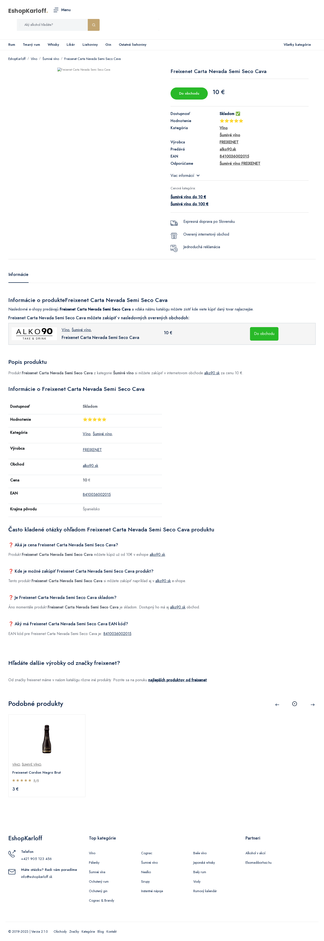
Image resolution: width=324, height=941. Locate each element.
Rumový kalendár (205, 891)
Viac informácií (182, 175)
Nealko (146, 872)
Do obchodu (189, 93)
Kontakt (111, 931)
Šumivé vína (97, 872)
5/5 (36, 780)
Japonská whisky (204, 862)
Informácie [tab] (18, 274)
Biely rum (199, 872)
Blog (100, 931)
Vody (196, 881)
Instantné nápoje (152, 891)
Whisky (53, 44)
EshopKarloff (27, 11)
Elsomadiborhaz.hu (258, 862)
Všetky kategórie (297, 44)
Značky (74, 931)
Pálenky (94, 862)
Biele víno (200, 853)
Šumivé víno (50, 58)
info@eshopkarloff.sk (36, 876)
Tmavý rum (31, 44)
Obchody (60, 931)
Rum (11, 44)
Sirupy (145, 881)
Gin (108, 44)
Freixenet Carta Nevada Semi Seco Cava (92, 58)
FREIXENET (92, 449)
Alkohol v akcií (255, 853)
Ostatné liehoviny (132, 44)
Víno (34, 58)
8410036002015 (97, 494)
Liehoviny (90, 44)
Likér (71, 44)
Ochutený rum (99, 881)
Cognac (146, 853)
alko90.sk (212, 373)
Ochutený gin (98, 891)
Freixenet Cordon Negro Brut (36, 772)
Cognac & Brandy (101, 900)
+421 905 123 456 (36, 858)
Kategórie (88, 931)
